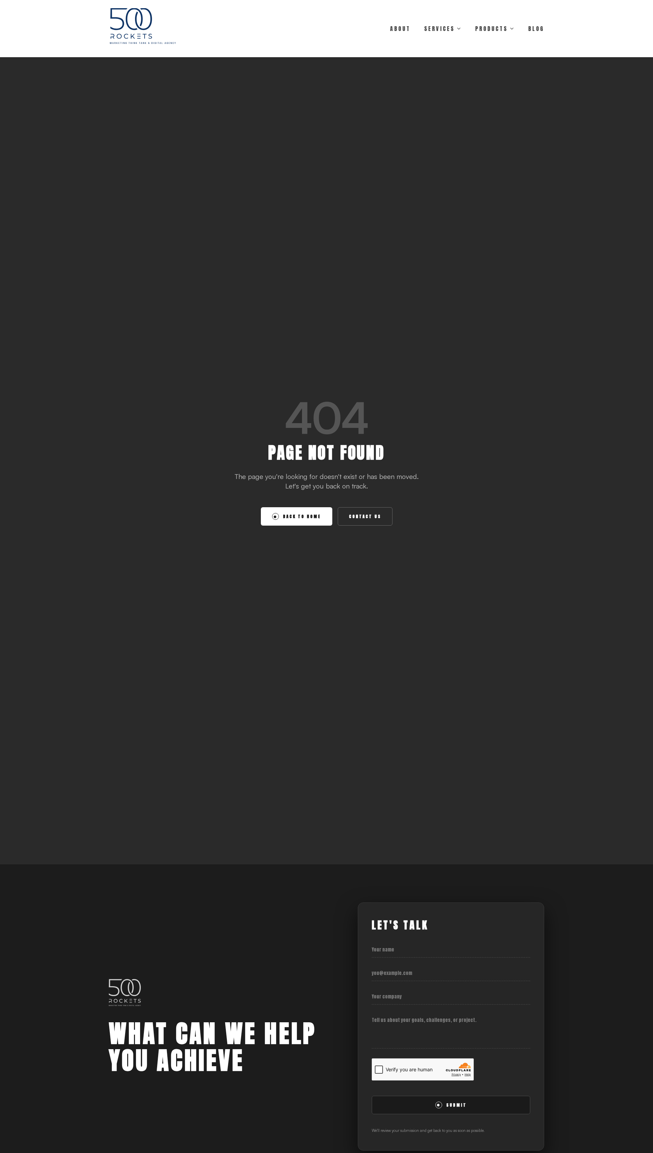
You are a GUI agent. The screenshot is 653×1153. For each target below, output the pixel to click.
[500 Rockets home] (143, 28)
